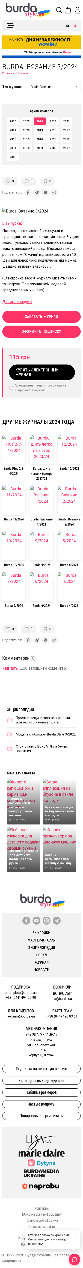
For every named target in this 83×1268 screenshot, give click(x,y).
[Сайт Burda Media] (41, 1173)
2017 (66, 130)
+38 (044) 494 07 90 (21, 998)
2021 (13, 130)
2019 (39, 130)
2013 (53, 139)
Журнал (23, 73)
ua (67, 25)
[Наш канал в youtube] (36, 921)
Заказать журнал (41, 316)
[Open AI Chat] (74, 1259)
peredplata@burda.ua (21, 993)
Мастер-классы (21, 773)
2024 (39, 121)
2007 (66, 148)
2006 (13, 157)
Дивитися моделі (17, 302)
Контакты (41, 1208)
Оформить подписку (41, 331)
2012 (66, 139)
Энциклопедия (20, 710)
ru (74, 25)
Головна (8, 73)
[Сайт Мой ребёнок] (41, 1163)
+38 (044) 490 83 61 (62, 1016)
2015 (26, 139)
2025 (26, 121)
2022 (66, 121)
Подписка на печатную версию (41, 1068)
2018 (53, 130)
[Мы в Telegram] (57, 921)
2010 (26, 148)
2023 (53, 121)
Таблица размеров (41, 1092)
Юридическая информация (41, 1214)
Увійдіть (10, 668)
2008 (53, 148)
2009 (39, 148)
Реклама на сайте (41, 1226)
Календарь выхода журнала (41, 1080)
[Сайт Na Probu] (41, 1186)
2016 (13, 139)
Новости (41, 970)
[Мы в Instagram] (46, 921)
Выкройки (41, 933)
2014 (39, 139)
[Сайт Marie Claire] (41, 1153)
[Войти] (77, 10)
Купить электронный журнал (37, 372)
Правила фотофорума (41, 1220)
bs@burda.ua (62, 999)
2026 (13, 121)
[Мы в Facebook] (26, 921)
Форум (41, 955)
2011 (13, 148)
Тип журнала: (13, 87)
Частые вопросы (42, 1104)
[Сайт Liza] (41, 1139)
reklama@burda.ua (21, 1016)
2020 (26, 130)
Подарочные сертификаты (42, 1115)
